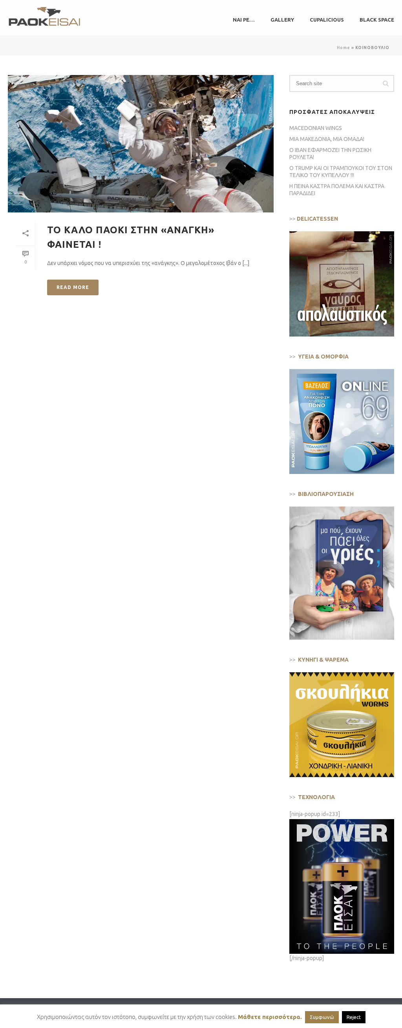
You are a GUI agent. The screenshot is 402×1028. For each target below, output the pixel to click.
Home (343, 48)
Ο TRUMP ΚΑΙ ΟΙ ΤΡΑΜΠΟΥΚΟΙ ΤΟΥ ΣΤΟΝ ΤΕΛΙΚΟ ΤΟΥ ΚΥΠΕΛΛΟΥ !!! (340, 171)
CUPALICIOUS (327, 19)
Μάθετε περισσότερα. (270, 1016)
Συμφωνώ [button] (322, 1017)
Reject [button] (354, 1017)
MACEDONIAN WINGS (315, 128)
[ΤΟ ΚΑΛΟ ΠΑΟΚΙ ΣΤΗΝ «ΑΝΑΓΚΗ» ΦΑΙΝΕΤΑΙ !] (141, 143)
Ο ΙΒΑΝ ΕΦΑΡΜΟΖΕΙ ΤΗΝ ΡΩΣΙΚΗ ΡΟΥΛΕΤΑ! (330, 153)
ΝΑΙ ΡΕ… (244, 19)
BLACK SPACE (377, 19)
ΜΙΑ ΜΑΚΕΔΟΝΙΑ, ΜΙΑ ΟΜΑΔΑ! (326, 139)
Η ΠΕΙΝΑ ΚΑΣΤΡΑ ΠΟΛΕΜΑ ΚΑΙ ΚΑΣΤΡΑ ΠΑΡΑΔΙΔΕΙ (336, 189)
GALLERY (282, 19)
